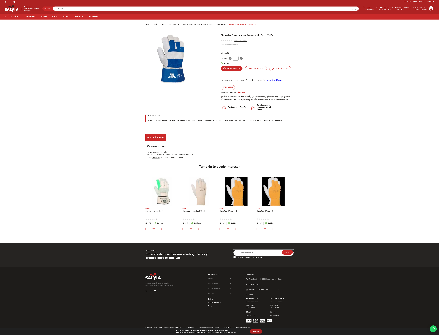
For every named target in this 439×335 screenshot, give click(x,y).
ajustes (233, 332)
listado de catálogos (274, 80)
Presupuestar (256, 69)
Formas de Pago (214, 289)
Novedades (31, 16)
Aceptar (256, 331)
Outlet (44, 16)
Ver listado (387, 10)
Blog (415, 2)
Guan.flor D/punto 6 (265, 211)
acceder (155, 158)
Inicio (147, 24)
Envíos (210, 278)
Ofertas (54, 16)
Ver (153, 229)
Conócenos (406, 2)
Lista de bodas (281, 69)
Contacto (430, 2)
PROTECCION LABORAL (170, 24)
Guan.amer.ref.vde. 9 (154, 211)
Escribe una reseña (240, 41)
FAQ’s (421, 2)
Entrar (417, 10)
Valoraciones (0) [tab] (155, 137)
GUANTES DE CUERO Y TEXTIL (214, 24)
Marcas (66, 16)
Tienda (155, 24)
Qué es (381, 10)
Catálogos (78, 16)
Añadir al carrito (232, 68)
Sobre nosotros (214, 302)
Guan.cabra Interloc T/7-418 (193, 211)
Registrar (424, 10)
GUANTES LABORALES (191, 24)
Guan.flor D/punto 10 (228, 211)
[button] (433, 328)
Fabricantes (93, 16)
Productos (13, 16)
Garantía (211, 294)
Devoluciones (213, 283)
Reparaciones (369, 10)
